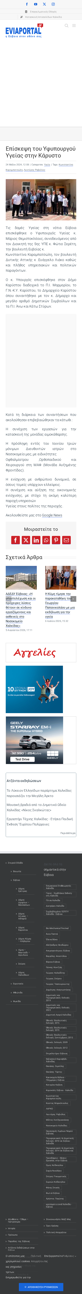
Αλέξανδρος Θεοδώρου (57, 945)
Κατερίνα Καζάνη (54, 1085)
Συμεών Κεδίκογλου (55, 1182)
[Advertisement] (41, 80)
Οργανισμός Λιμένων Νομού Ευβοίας (59, 1132)
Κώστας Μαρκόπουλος (57, 1103)
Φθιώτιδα (18, 992)
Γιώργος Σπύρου (54, 978)
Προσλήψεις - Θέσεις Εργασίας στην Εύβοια (56, 1159)
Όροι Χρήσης (52, 1226)
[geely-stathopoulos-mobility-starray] (34, 719)
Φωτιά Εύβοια (52, 1193)
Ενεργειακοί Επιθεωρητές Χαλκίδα (58, 887)
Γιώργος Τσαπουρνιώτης (58, 984)
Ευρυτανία (18, 983)
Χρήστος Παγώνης (55, 1198)
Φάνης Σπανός (53, 1187)
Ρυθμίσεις (69, 1256)
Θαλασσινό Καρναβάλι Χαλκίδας (56, 1060)
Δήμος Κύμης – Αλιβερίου (24, 940)
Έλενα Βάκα (51, 939)
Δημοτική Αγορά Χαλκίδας (59, 1015)
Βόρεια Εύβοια (53, 962)
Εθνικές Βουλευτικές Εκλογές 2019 (56, 1029)
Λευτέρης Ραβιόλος (34, 170)
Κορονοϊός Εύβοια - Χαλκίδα (59, 1090)
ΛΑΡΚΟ (49, 1109)
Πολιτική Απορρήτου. (37, 1259)
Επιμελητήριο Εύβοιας (57, 1053)
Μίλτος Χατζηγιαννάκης (57, 1120)
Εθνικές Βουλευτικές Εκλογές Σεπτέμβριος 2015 (59, 1036)
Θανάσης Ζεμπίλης (55, 1066)
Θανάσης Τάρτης (54, 1072)
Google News (52, 515)
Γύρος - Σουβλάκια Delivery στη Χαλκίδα (59, 894)
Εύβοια (16, 880)
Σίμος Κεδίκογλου (54, 1165)
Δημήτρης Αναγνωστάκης (58, 990)
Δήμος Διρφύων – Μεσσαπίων (24, 902)
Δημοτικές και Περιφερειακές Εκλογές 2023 (58, 1007)
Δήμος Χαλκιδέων (23, 973)
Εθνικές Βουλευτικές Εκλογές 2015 (56, 1021)
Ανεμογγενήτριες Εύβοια (58, 950)
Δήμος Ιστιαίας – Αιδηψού (23, 916)
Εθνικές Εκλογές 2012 (57, 1048)
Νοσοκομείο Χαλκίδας (56, 1125)
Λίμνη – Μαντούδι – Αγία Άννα (24, 952)
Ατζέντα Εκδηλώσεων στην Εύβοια (21, 1249)
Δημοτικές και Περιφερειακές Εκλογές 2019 (58, 997)
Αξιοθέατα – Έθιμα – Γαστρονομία (18, 1220)
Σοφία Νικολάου (54, 1171)
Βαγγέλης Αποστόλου (56, 956)
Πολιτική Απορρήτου (56, 1232)
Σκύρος (21, 964)
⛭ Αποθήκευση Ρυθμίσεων (41, 1287)
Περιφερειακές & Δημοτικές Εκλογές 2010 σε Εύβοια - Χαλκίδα (60, 1141)
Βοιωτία (17, 871)
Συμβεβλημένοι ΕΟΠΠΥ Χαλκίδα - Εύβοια (57, 912)
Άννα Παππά (52, 934)
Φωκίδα (17, 1001)
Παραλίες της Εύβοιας (19, 1241)
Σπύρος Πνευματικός (56, 1176)
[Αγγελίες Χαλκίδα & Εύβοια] (34, 646)
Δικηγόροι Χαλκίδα (56, 906)
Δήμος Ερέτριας (22, 889)
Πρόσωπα (12, 1235)
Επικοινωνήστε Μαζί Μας (58, 1219)
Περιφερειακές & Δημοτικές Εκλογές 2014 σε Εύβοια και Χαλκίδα (60, 1150)
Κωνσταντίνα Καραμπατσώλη (53, 1097)
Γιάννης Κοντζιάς (54, 967)
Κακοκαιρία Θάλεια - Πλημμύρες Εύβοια (55, 1078)
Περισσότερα (67, 833)
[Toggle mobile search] (66, 26)
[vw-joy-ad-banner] (34, 668)
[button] (8, 599)
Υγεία (47, 164)
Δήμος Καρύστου (23, 928)
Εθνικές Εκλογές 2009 (57, 1042)
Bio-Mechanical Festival (57, 928)
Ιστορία (11, 1228)
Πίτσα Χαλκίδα (54, 900)
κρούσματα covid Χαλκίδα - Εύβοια (59, 1205)
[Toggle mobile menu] (74, 26)
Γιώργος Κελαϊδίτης (55, 973)
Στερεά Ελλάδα (15, 863)
